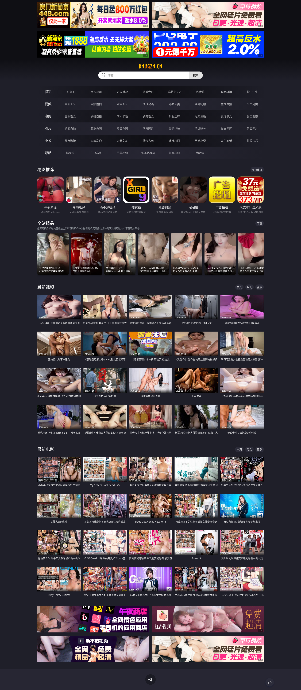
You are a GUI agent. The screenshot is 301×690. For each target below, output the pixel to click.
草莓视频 (122, 153)
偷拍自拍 (96, 116)
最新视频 (45, 287)
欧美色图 (122, 128)
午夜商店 (96, 153)
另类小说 (200, 141)
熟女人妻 (174, 104)
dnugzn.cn (150, 66)
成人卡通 (122, 116)
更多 (259, 287)
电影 (48, 116)
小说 (48, 140)
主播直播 (226, 104)
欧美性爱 (148, 116)
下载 (259, 223)
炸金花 (200, 92)
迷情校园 (174, 141)
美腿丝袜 (174, 128)
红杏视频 (174, 153)
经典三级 (200, 116)
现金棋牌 (226, 92)
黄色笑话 (226, 141)
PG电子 (70, 92)
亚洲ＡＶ (70, 104)
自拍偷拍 (96, 104)
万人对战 (122, 92)
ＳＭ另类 (252, 104)
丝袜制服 (200, 104)
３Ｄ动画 (148, 104)
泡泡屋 (200, 153)
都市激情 (70, 141)
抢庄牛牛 (252, 92)
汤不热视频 (148, 153)
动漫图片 (148, 128)
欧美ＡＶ (122, 104)
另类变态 (252, 116)
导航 (48, 153)
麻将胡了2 (174, 92)
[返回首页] (269, 682)
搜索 (196, 75)
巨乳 (249, 287)
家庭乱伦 (96, 141)
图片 (48, 128)
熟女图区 (226, 128)
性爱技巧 (252, 141)
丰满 (239, 449)
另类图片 (252, 128)
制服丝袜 (174, 116)
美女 (239, 287)
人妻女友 (122, 141)
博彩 (48, 91)
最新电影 (45, 449)
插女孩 (70, 153)
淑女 (249, 449)
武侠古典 (148, 141)
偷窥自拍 (70, 128)
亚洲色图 (96, 128)
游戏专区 (148, 92)
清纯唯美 (200, 128)
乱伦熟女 (226, 116)
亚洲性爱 (70, 116)
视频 (48, 104)
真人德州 (96, 92)
